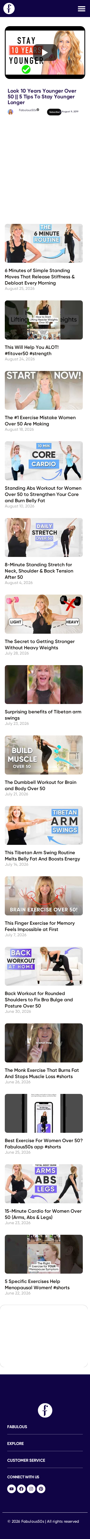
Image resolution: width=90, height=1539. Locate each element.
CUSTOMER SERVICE (26, 1461)
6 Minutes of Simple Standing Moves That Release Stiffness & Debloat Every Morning (40, 277)
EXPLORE (15, 1444)
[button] (81, 8)
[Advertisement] (45, 145)
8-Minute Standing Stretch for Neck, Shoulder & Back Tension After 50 (39, 571)
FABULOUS (17, 1427)
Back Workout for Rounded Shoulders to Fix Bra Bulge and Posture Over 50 (39, 1000)
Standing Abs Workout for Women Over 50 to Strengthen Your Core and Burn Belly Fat (43, 494)
